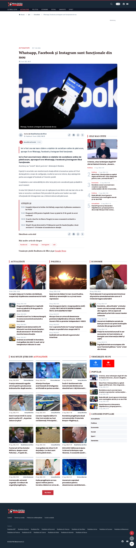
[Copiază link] (69, 135)
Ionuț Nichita (82, 380)
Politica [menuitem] (35, 9)
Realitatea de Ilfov (39, 134)
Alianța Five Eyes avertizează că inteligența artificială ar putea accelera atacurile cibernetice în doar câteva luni (48, 388)
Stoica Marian (28, 380)
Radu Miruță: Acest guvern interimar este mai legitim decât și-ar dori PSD (104, 197)
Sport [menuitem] (71, 9)
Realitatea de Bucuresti (48, 529)
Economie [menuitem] (44, 9)
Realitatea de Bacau (81, 532)
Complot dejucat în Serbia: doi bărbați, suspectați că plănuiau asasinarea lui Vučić (53, 208)
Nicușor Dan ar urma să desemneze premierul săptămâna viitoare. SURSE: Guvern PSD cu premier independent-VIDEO (67, 318)
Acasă (22, 14)
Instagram (45, 245)
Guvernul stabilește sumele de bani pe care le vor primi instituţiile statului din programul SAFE (112, 323)
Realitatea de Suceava (106, 529)
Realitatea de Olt (26, 532)
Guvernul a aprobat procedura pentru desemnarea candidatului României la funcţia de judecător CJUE (73, 485)
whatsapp (34, 245)
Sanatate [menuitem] (62, 9)
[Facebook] (124, 4)
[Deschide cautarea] (111, 4)
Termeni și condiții (19, 517)
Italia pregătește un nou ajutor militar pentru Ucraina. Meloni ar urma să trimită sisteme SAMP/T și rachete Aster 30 (47, 485)
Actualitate (37, 14)
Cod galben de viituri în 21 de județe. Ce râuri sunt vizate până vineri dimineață (47, 451)
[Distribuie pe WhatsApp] (78, 135)
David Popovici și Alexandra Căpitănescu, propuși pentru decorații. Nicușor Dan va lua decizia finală (103, 209)
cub (54, 245)
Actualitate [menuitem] (24, 9)
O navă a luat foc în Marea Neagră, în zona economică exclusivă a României (51, 220)
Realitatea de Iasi (92, 529)
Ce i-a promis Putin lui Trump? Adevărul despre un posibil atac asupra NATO (66, 328)
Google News (60, 251)
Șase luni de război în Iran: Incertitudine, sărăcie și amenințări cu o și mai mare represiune (66, 296)
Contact (9, 517)
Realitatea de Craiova (40, 532)
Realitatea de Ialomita (67, 532)
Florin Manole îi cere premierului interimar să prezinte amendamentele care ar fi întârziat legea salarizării (107, 296)
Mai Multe (48, 493)
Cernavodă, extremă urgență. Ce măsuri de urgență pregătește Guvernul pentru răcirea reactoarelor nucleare (19, 485)
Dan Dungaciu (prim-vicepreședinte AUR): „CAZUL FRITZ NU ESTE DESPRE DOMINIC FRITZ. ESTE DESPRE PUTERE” (67, 308)
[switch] (118, 4)
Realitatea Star (35, 529)
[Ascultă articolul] (132, 533)
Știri (29, 14)
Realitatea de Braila (53, 532)
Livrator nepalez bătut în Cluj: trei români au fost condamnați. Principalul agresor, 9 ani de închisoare (48, 419)
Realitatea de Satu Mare (78, 529)
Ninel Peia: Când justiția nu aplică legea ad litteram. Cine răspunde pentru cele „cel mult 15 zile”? (104, 176)
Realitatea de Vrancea (63, 529)
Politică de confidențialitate (34, 517)
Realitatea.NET (11, 529)
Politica (90, 168)
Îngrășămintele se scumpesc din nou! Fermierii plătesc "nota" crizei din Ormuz (112, 346)
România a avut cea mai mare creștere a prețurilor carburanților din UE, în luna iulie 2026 (104, 188)
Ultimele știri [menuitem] (12, 9)
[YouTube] (127, 4)
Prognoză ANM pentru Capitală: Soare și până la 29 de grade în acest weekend (52, 214)
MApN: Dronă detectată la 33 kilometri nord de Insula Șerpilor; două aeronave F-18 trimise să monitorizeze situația (52, 226)
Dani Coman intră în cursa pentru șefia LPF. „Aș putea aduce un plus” (20, 418)
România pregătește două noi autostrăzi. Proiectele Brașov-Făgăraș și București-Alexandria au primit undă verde (73, 421)
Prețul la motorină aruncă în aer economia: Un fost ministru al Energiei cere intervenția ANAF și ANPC (111, 335)
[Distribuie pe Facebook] (73, 135)
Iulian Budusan (28, 477)
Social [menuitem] (53, 9)
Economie (95, 183)
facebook (23, 245)
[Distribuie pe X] (82, 135)
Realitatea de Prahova (13, 532)
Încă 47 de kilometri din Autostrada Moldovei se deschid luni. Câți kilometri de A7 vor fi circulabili (73, 387)
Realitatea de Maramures (121, 529)
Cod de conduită (49, 517)
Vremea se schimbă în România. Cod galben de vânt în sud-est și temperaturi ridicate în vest (30, 342)
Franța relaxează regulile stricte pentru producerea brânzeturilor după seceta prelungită (20, 387)
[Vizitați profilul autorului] (21, 135)
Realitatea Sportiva (23, 529)
